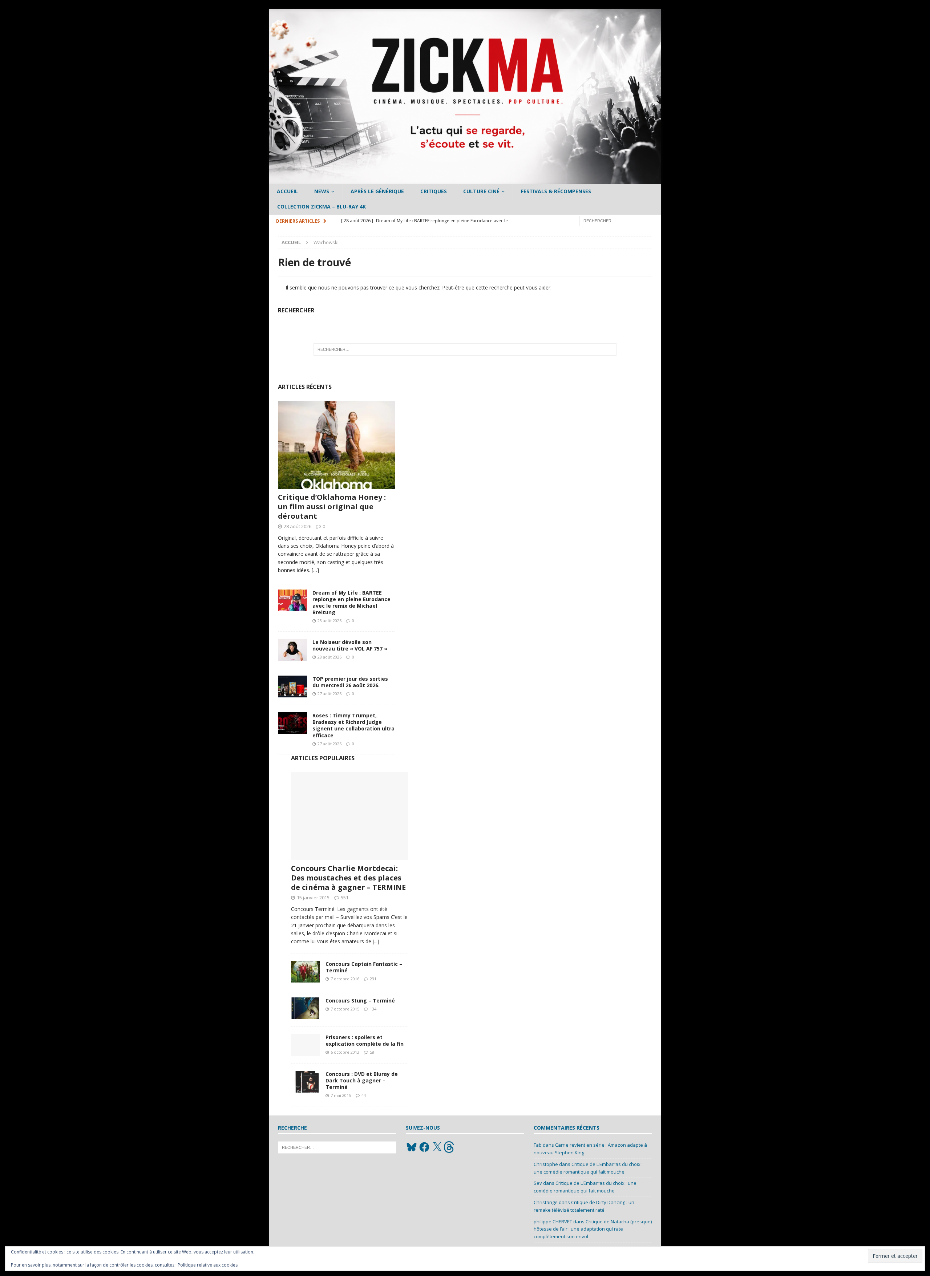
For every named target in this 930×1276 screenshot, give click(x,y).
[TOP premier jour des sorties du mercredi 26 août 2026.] (292, 686)
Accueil (287, 191)
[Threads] (450, 1147)
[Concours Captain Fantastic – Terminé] (305, 972)
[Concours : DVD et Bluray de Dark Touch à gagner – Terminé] (305, 1082)
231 (373, 978)
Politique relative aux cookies (208, 1265)
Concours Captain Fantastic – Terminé (364, 967)
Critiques (433, 191)
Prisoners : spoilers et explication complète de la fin (365, 1040)
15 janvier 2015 (313, 897)
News (321, 191)
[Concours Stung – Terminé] (305, 1008)
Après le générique (377, 191)
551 (344, 897)
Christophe (546, 1164)
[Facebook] (424, 1147)
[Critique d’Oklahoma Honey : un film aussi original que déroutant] (336, 445)
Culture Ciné (481, 191)
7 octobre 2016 (345, 978)
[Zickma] (465, 179)
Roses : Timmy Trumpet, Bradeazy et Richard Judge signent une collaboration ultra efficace (353, 725)
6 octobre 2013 (345, 1052)
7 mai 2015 (341, 1095)
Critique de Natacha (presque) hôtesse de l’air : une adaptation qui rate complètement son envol (593, 1229)
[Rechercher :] (615, 220)
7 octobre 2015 (345, 1009)
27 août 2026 (329, 693)
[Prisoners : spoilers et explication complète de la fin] (305, 1045)
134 (373, 1009)
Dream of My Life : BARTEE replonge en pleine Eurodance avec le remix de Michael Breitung (351, 602)
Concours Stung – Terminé (360, 1000)
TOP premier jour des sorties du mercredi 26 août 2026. (350, 682)
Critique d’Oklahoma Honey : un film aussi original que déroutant (332, 506)
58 (372, 1052)
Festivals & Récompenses (556, 191)
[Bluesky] (411, 1147)
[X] (437, 1147)
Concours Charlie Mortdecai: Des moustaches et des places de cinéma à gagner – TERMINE (348, 877)
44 (363, 1095)
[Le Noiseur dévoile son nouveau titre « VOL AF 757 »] (292, 650)
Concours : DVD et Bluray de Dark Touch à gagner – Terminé (362, 1080)
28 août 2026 (297, 526)
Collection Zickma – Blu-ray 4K (321, 206)
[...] (376, 941)
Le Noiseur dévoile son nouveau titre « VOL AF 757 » (349, 645)
